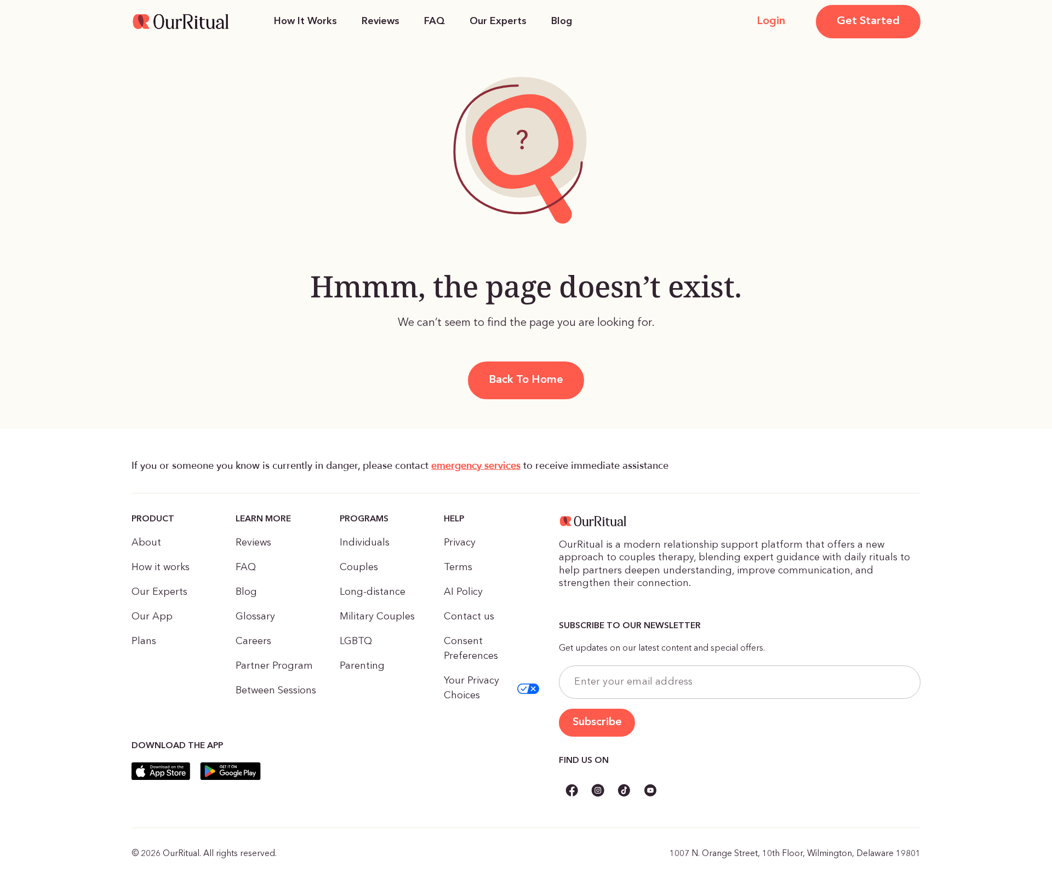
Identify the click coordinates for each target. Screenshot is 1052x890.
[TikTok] (624, 792)
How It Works (305, 21)
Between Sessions (276, 691)
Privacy (460, 543)
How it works (161, 567)
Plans (144, 641)
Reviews (380, 21)
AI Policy (463, 592)
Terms (458, 567)
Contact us (469, 617)
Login (771, 21)
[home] (181, 21)
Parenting (362, 666)
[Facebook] (572, 792)
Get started (868, 21)
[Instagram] (598, 792)
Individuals (365, 543)
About (146, 543)
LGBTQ (356, 641)
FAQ (434, 21)
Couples (359, 567)
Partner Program (274, 666)
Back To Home (526, 380)
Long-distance (372, 592)
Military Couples (377, 617)
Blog (562, 21)
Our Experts (498, 21)
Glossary (255, 617)
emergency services (476, 466)
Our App (152, 617)
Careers (253, 641)
